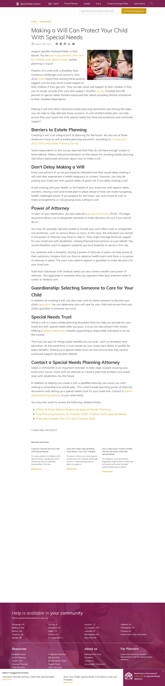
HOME (34, 22)
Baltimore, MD (18, 627)
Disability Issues (19, 654)
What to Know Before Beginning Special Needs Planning (73, 409)
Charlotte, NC (18, 634)
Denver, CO (53, 634)
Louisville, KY (89, 631)
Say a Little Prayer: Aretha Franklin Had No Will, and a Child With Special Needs (117, 451)
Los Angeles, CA (91, 627)
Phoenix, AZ (126, 631)
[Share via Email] (73, 43)
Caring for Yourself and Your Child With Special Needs (28, 677)
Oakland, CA (126, 624)
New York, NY (90, 637)
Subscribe (138, 676)
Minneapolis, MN (91, 634)
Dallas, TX (52, 631)
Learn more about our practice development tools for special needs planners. (136, 657)
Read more (36, 469)
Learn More (139, 3)
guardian (44, 304)
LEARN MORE (45, 22)
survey (100, 91)
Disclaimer (88, 657)
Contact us (89, 660)
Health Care (17, 660)
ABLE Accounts (55, 667)
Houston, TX (89, 624)
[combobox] (99, 11)
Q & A (98, 3)
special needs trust (54, 330)
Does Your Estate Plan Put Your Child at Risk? (65, 418)
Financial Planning (19, 664)
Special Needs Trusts (57, 660)
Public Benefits (18, 667)
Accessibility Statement (94, 664)
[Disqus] (82, 503)
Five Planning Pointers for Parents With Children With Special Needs (81, 414)
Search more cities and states (133, 634)
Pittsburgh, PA (18, 624)
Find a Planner (71, 3)
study (41, 78)
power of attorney (98, 213)
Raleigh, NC (17, 637)
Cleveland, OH (54, 627)
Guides (87, 3)
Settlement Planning (57, 654)
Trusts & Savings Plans (117, 3)
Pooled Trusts (54, 664)
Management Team (92, 654)
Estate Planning (19, 657)
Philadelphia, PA (128, 627)
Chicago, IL (53, 624)
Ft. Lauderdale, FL (55, 637)
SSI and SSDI (54, 657)
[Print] (69, 43)
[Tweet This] (61, 44)
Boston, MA (17, 631)
